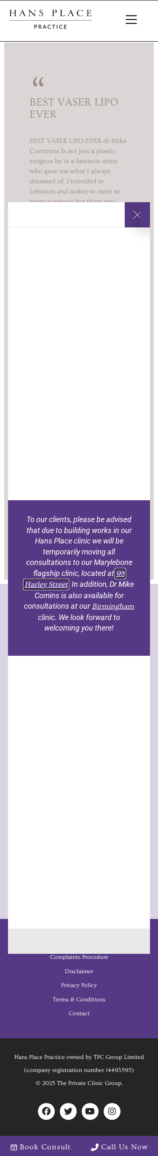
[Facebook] (46, 1111)
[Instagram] (112, 1111)
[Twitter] (68, 1111)
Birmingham (113, 606)
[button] (131, 21)
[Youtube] (90, 1111)
